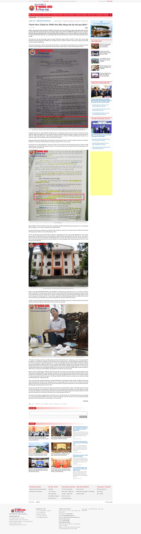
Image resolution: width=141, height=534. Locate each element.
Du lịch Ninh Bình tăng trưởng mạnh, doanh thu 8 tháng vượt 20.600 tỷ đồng (80, 469)
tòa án (42, 404)
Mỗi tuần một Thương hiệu (36, 491)
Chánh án (65, 404)
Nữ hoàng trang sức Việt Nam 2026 (44, 17)
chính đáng (56, 404)
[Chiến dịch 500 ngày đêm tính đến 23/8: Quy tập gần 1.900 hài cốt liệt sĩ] (61, 431)
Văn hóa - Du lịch (91, 14)
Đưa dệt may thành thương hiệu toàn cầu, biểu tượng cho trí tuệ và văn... (101, 140)
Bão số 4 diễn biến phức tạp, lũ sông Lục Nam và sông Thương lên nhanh (38, 454)
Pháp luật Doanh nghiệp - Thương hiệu (71, 20)
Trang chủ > (32, 20)
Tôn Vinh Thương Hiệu (67, 489)
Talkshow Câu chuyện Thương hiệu (38, 489)
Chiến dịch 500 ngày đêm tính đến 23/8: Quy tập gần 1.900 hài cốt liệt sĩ (61, 438)
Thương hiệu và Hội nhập (56, 14)
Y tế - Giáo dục (51, 491)
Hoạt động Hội (99, 14)
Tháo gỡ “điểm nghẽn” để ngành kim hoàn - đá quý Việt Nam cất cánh (101, 109)
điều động (46, 404)
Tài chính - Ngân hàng (67, 493)
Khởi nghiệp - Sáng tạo (53, 496)
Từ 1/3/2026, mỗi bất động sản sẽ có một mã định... (105, 60)
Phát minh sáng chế (101, 489)
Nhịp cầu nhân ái (52, 498)
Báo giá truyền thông (64, 518)
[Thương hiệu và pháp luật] (18, 510)
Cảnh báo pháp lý (58, 20)
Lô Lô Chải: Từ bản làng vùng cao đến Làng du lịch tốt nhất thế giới (80, 443)
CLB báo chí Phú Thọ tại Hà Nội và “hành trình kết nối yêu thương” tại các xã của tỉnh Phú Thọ (38, 439)
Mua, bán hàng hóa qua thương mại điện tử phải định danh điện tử (60, 454)
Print (86, 27)
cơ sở (60, 404)
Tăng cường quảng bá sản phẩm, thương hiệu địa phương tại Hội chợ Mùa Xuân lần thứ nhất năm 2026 (101, 100)
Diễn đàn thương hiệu (36, 14)
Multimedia (106, 14)
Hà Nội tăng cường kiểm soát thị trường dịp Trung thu (80, 456)
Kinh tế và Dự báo (66, 496)
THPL (33, 404)
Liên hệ (32, 502)
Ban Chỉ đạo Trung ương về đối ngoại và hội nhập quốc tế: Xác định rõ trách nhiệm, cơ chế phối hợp (60, 470)
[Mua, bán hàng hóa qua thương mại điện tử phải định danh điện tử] (61, 447)
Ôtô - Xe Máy (100, 493)
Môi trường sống (52, 493)
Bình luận (83, 416)
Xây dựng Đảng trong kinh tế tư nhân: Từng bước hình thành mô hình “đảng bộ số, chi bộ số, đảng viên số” (80, 428)
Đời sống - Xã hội (46, 14)
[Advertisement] (101, 173)
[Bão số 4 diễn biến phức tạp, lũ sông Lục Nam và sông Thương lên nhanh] (39, 447)
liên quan (51, 404)
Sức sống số (100, 491)
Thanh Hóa (37, 404)
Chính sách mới (84, 20)
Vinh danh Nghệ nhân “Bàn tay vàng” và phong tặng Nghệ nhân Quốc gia (100, 114)
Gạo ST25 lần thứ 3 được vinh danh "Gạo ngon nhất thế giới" (101, 135)
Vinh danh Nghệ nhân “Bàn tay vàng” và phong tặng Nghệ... (105, 74)
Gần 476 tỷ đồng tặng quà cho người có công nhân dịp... (105, 45)
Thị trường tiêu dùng (66, 498)
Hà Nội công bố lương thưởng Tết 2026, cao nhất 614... (105, 67)
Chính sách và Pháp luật (68, 14)
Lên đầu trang (108, 502)
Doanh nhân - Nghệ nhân (68, 491)
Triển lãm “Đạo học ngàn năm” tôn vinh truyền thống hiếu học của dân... (100, 105)
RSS (39, 502)
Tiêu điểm (50, 489)
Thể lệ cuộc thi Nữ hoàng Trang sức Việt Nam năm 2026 (105, 53)
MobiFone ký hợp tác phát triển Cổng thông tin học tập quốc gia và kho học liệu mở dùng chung (38, 470)
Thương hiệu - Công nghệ (80, 14)
